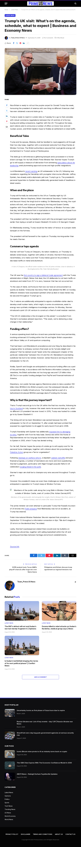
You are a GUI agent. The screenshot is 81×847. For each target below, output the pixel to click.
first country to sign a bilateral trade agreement (43, 275)
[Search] (75, 3)
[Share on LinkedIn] (23, 43)
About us (59, 834)
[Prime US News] (40, 3)
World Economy (10, 816)
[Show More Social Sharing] (28, 43)
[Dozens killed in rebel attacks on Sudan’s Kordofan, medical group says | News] (59, 610)
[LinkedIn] (7, 116)
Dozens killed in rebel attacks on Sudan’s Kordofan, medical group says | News (59, 627)
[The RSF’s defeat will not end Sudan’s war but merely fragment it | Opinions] (22, 610)
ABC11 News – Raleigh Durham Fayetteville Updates (37, 774)
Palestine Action (16, 452)
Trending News (10, 809)
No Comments (48, 38)
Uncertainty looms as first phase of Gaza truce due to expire (41, 710)
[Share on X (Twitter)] (17, 43)
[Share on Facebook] (13, 43)
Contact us (70, 834)
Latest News (10, 15)
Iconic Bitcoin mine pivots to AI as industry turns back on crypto (42, 751)
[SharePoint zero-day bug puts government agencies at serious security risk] (10, 735)
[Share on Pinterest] (20, 43)
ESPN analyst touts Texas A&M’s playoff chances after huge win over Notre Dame (23, 569)
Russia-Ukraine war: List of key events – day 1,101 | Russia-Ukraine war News (45, 723)
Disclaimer (25, 834)
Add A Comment (40, 677)
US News (8, 813)
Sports (7, 802)
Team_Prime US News (18, 38)
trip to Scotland (16, 408)
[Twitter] (7, 111)
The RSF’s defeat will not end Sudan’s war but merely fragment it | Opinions (20, 627)
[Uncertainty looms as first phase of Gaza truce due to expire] (10, 713)
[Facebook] (7, 105)
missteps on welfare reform (29, 458)
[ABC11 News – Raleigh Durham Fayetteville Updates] (10, 777)
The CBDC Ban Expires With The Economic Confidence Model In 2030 (44, 763)
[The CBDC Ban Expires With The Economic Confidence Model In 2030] (10, 765)
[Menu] (6, 3)
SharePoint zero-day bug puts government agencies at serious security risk (45, 734)
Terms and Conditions (42, 834)
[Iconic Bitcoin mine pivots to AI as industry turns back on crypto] (10, 754)
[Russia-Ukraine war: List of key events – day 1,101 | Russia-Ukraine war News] (10, 724)
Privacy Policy (12, 834)
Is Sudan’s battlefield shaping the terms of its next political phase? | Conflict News (21, 663)
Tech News (9, 806)
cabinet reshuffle (58, 458)
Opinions (8, 796)
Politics (7, 799)
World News (9, 819)
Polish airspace (31, 509)
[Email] (7, 127)
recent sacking (31, 171)
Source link (14, 546)
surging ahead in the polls (30, 467)
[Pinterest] (7, 121)
